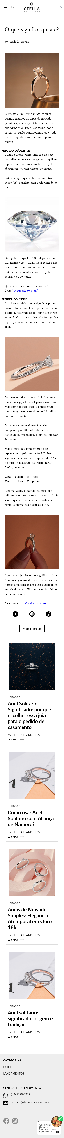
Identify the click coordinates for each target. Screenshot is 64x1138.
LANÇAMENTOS (13, 1073)
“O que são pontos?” (25, 290)
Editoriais (14, 697)
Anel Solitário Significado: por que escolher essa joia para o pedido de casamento (29, 715)
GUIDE (7, 1067)
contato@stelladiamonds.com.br (30, 1102)
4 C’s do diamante (34, 603)
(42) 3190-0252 (20, 1094)
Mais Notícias (32, 628)
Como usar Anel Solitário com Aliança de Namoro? (31, 818)
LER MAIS (13, 739)
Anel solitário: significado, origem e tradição (30, 1018)
